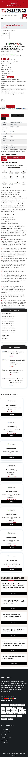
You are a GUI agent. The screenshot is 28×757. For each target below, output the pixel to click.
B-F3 (8, 704)
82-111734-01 (14, 710)
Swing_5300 (20, 707)
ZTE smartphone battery (7, 323)
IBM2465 (10, 63)
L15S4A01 (13, 716)
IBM (17, 24)
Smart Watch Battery (6, 737)
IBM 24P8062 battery (11, 448)
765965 (3, 716)
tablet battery (5, 338)
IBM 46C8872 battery (11, 470)
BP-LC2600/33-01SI (11, 707)
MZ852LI (19, 716)
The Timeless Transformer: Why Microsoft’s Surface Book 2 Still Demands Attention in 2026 (12, 616)
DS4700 (9, 157)
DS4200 (4, 157)
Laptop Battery (11, 24)
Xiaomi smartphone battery (8, 325)
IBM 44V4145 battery (11, 537)
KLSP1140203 (14, 704)
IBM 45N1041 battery (11, 405)
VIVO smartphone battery (8, 318)
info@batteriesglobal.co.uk (15, 5)
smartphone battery (7, 313)
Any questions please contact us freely (10, 51)
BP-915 (3, 710)
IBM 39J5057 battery (11, 491)
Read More (14, 593)
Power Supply (4, 742)
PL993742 (10, 718)
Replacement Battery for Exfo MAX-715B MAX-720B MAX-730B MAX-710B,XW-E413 (16, 380)
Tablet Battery (4, 734)
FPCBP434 (4, 718)
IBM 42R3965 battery (11, 426)
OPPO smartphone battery (8, 321)
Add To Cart (10, 106)
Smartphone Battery (5, 732)
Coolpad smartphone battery (8, 328)
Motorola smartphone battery (8, 330)
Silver (3, 101)
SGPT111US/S (16, 713)
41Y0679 (4, 159)
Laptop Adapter (4, 740)
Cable (8, 716)
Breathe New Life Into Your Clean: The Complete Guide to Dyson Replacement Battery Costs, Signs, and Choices (14, 643)
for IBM (12, 131)
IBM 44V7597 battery (11, 514)
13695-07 (22, 157)
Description (5, 115)
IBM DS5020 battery (11, 560)
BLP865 (3, 704)
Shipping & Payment (17, 115)
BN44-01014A (22, 710)
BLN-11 (3, 707)
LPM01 (8, 710)
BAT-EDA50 (8, 713)
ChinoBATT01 (22, 704)
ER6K (3, 713)
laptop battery (5, 335)
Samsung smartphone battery (9, 316)
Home (5, 24)
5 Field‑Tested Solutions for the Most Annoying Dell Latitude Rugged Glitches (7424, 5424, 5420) (14, 601)
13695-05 (15, 157)
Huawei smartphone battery (8, 332)
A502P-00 (23, 713)
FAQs (3, 118)
